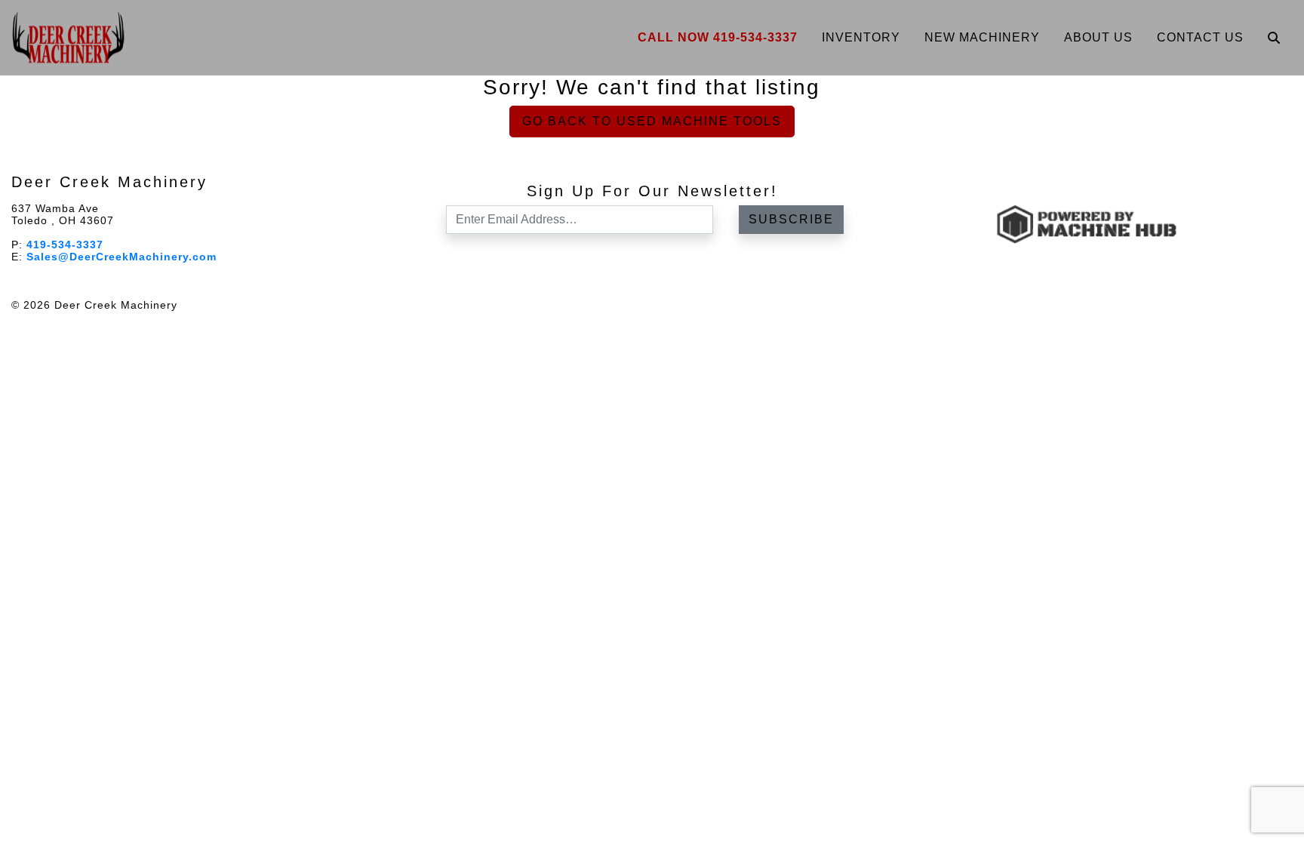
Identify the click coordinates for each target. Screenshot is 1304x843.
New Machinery (982, 37)
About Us (1098, 37)
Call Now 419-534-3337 (718, 37)
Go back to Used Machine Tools (652, 121)
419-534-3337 (64, 244)
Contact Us (1200, 37)
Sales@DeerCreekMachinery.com (121, 257)
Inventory (861, 37)
